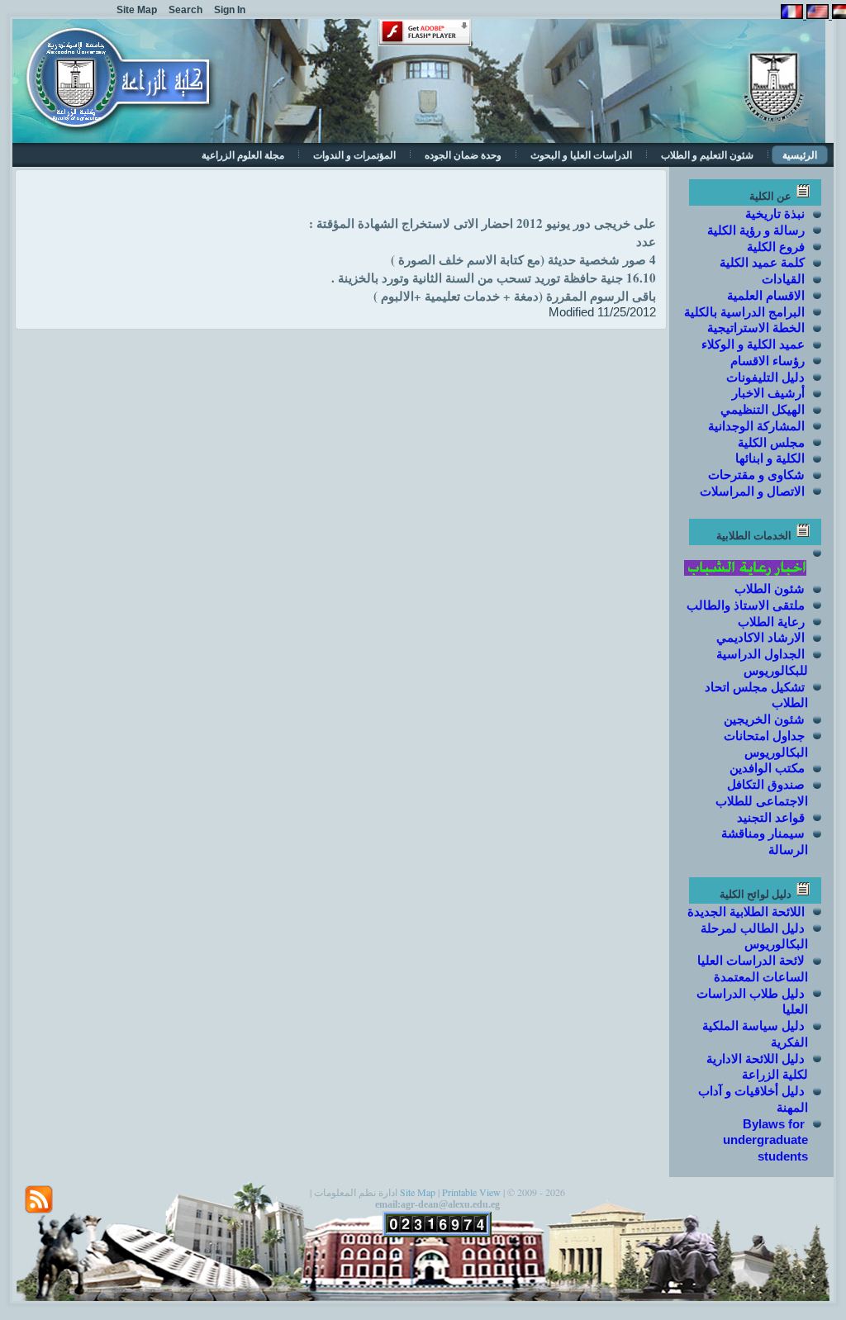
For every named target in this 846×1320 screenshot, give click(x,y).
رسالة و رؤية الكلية (756, 230)
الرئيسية (799, 155)
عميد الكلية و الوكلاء (753, 344)
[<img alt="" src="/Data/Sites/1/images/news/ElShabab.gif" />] (746, 572)
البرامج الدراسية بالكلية (744, 312)
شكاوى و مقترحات (756, 475)
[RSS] (39, 1199)
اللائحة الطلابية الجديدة (746, 912)
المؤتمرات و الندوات (354, 155)
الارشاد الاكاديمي (760, 637)
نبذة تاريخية (775, 214)
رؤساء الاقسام (767, 361)
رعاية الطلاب (771, 622)
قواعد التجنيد (771, 817)
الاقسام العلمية (766, 295)
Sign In (229, 10)
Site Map (417, 1192)
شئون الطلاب (769, 589)
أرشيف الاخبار (768, 393)
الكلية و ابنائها (770, 458)
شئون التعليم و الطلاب (707, 155)
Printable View (471, 1192)
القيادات (783, 279)
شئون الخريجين (764, 719)
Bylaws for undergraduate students (765, 1140)
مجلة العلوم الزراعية (243, 155)
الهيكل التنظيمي (762, 409)
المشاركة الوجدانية (756, 426)
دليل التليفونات (765, 377)
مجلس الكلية (771, 442)
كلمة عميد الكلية (762, 262)
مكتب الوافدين (767, 768)
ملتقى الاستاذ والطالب (746, 605)
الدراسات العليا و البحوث (581, 155)
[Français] (792, 14)
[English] (816, 14)
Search (185, 10)
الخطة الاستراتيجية (756, 328)
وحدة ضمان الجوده (463, 155)
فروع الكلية (776, 247)
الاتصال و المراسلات (752, 491)
